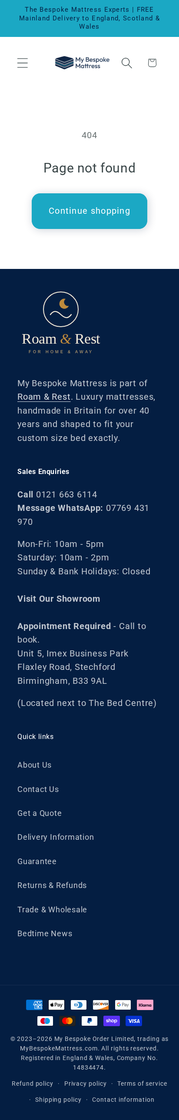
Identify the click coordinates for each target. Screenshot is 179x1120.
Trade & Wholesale (52, 909)
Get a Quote (39, 813)
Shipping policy (58, 1099)
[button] (22, 62)
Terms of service (142, 1083)
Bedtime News (44, 933)
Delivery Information (55, 837)
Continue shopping (89, 211)
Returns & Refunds (52, 885)
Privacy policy (85, 1083)
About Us (34, 764)
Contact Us (38, 789)
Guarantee (37, 861)
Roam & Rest (44, 397)
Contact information (123, 1099)
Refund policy (32, 1083)
